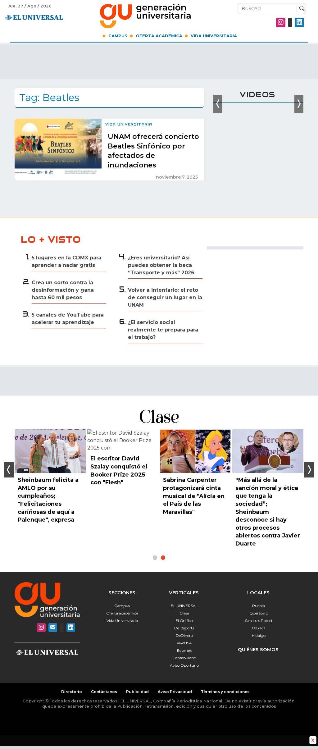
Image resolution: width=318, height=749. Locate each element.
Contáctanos (104, 691)
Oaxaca (259, 628)
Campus (117, 35)
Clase (184, 613)
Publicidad (137, 691)
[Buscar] (300, 8)
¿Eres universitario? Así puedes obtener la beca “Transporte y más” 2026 (161, 265)
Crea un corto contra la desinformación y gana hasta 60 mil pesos (63, 290)
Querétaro (258, 613)
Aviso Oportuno (184, 665)
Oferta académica (122, 613)
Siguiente (309, 469)
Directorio (71, 691)
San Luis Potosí (258, 620)
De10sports (184, 628)
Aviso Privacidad (175, 691)
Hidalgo (259, 635)
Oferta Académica (159, 35)
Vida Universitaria (214, 35)
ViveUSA (184, 643)
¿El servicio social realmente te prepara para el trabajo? (163, 329)
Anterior (9, 469)
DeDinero (184, 635)
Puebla (258, 605)
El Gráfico (184, 620)
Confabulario (184, 657)
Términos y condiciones (225, 691)
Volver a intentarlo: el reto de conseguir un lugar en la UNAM (165, 297)
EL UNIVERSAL (184, 605)
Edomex (184, 650)
